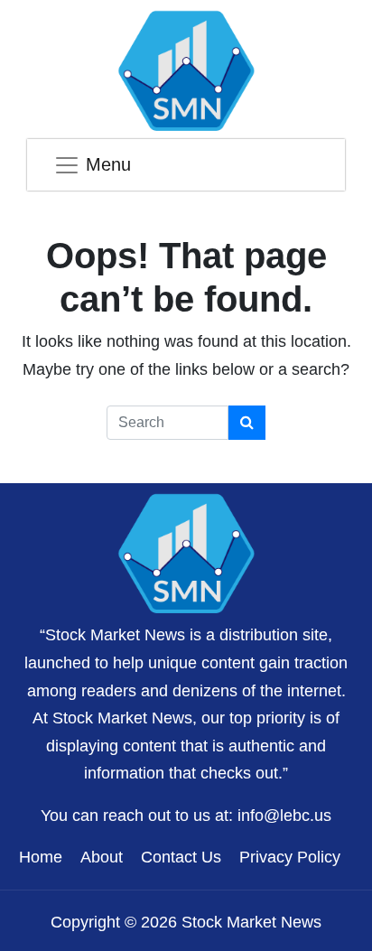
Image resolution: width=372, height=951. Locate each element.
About (101, 857)
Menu (108, 164)
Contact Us (181, 857)
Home (40, 857)
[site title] (186, 551)
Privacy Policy (289, 857)
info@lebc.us (284, 815)
